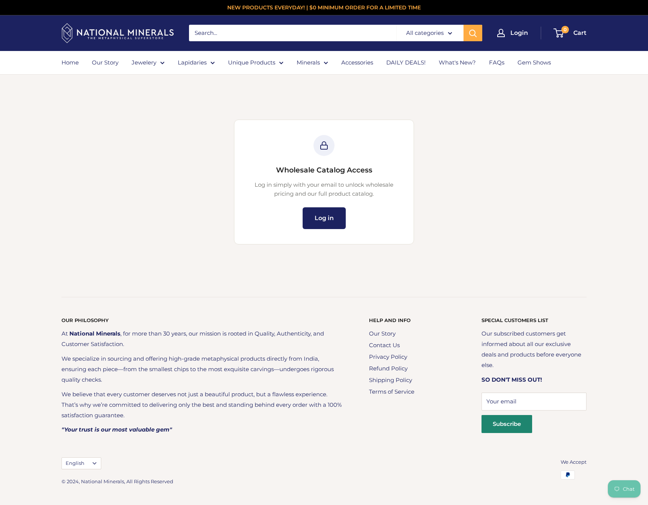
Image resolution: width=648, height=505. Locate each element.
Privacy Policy (388, 356)
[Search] (473, 33)
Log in (324, 218)
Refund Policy (388, 368)
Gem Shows (534, 62)
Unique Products (251, 62)
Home (70, 62)
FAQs (496, 62)
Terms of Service (391, 391)
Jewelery (144, 62)
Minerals (308, 62)
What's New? (457, 62)
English (75, 463)
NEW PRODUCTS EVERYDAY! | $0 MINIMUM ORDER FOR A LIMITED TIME (324, 7)
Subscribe (507, 423)
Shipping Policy (390, 380)
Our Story (105, 62)
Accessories (357, 62)
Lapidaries (192, 62)
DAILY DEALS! (406, 62)
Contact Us (384, 345)
